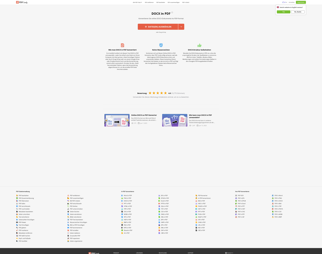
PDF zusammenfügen (174, 2)
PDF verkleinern (149, 2)
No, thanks (297, 12)
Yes (283, 12)
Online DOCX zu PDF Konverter (144, 115)
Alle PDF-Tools (137, 2)
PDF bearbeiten (160, 2)
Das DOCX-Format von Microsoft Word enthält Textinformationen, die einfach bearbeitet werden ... (143, 119)
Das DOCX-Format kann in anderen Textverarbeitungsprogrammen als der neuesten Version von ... (201, 122)
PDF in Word (185, 2)
